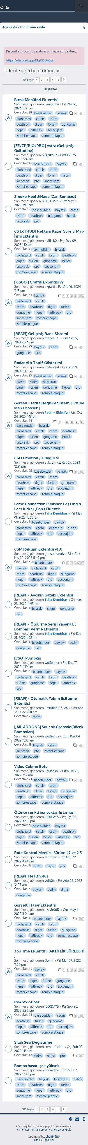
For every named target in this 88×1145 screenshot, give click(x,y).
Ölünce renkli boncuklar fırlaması (44, 812)
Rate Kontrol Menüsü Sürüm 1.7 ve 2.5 (48, 852)
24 (77, 422)
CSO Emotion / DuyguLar (36, 457)
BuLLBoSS (52, 201)
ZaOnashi (52, 771)
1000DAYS (52, 817)
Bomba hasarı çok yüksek (37, 1065)
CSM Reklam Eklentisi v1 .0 (38, 548)
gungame (68, 124)
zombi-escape (26, 136)
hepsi (20, 130)
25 (82, 422)
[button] (63, 79)
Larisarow (52, 104)
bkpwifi (50, 286)
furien (52, 124)
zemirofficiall (54, 1047)
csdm (53, 119)
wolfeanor (52, 662)
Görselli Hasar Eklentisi (35, 904)
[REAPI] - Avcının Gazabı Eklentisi (43, 594)
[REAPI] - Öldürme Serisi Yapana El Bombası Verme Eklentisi (45, 626)
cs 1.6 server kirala (60, 1129)
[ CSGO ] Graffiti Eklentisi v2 (39, 281)
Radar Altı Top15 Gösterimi (38, 362)
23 (72, 422)
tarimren (51, 857)
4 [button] (53, 79)
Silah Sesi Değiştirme (33, 1042)
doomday (51, 1070)
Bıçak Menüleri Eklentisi (36, 99)
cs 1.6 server (39, 1129)
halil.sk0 (51, 240)
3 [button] (47, 79)
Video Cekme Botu (31, 766)
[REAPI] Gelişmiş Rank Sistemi (41, 333)
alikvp (49, 462)
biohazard (23, 119)
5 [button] (58, 79)
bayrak (62, 113)
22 (67, 422)
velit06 (50, 880)
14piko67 (51, 155)
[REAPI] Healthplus (31, 875)
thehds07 (51, 338)
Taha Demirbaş (56, 513)
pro (36, 181)
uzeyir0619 (52, 909)
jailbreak (36, 130)
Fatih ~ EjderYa (56, 412)
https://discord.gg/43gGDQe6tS (29, 60)
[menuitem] (2, 7)
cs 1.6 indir (23, 1129)
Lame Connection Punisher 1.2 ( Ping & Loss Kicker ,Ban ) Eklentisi (47, 506)
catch (40, 119)
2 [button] (42, 79)
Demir (49, 960)
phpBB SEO (53, 1136)
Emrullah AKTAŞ (56, 708)
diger (38, 124)
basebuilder (42, 113)
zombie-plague (52, 136)
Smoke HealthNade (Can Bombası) (45, 196)
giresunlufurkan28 (58, 553)
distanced (52, 367)
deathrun (23, 124)
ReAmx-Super (26, 1001)
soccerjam (55, 130)
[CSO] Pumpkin (27, 657)
